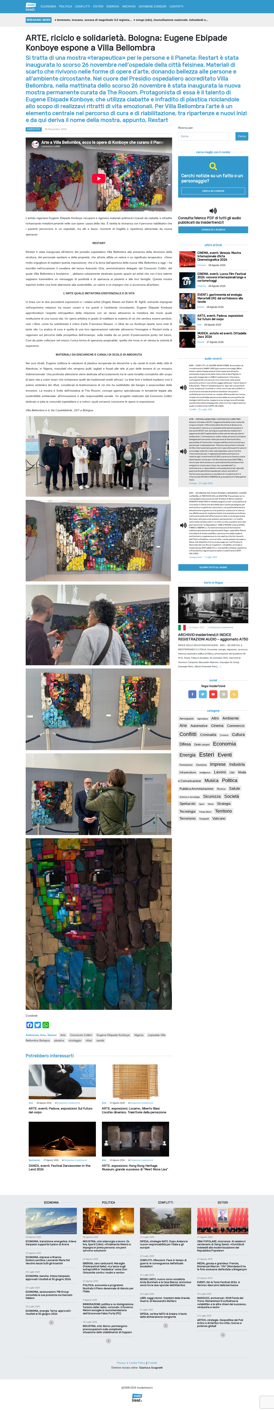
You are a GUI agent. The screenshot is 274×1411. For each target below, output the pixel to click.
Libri (232, 772)
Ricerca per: (186, 127)
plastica (59, 1040)
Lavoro (220, 772)
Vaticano (218, 818)
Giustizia (201, 765)
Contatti (152, 1362)
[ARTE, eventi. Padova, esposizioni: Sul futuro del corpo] (62, 1081)
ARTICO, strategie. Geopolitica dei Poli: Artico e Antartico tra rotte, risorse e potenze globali (220, 1323)
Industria (237, 764)
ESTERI (98, 6)
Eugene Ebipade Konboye (113, 1035)
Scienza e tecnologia (190, 797)
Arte (43, 1035)
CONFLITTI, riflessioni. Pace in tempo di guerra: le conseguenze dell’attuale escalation (163, 1263)
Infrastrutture (188, 772)
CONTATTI (176, 6)
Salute (51, 1035)
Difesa (185, 744)
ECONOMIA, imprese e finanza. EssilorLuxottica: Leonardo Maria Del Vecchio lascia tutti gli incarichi (48, 1260)
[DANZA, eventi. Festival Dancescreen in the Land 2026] (62, 1139)
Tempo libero (205, 812)
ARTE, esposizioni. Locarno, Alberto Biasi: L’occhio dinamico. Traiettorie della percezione (134, 1110)
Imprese (218, 764)
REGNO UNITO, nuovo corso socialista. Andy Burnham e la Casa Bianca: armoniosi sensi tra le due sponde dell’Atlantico (165, 1282)
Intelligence (205, 772)
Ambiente (34, 129)
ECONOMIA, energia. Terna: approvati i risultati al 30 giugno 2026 (48, 1312)
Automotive (199, 726)
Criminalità (208, 735)
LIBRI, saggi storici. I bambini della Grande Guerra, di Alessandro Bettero (165, 1299)
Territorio (223, 811)
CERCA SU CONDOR (213, 191)
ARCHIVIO (129, 6)
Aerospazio (187, 718)
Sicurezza (212, 796)
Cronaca (224, 735)
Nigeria (138, 1035)
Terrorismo (188, 818)
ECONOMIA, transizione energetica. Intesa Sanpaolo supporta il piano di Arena (51, 1243)
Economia (224, 744)
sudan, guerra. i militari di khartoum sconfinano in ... (93, 19)
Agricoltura (202, 719)
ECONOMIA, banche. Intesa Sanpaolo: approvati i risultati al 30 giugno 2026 (48, 1277)
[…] (219, 666)
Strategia (223, 804)
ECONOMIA (48, 6)
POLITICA (65, 6)
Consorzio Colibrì (81, 1035)
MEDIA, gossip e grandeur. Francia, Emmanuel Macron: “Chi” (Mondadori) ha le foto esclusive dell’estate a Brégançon (222, 1266)
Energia (188, 755)
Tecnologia (187, 811)
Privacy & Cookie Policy (131, 1362)
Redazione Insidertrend (68, 1103)
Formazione (186, 765)
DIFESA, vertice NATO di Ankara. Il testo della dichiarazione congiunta (163, 1315)
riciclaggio (75, 1040)
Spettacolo (187, 804)
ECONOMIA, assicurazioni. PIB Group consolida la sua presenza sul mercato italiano (49, 1294)
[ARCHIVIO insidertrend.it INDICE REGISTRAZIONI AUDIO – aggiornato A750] (213, 604)
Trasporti (204, 818)
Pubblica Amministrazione (196, 788)
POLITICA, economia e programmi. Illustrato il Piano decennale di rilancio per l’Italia (108, 1288)
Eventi (225, 755)
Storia (210, 804)
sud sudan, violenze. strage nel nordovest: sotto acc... (170, 19)
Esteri (206, 754)
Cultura (238, 734)
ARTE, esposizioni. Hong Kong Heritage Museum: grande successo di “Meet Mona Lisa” (135, 1167)
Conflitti (188, 734)
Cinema (217, 726)
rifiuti (89, 1040)
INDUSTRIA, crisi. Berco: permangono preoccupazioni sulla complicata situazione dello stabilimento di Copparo (107, 1329)
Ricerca (221, 789)
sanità (100, 1040)
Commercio (235, 726)
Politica (229, 780)
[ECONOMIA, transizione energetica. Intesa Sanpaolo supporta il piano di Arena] (51, 1220)
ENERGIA (113, 6)
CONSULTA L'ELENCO (213, 229)
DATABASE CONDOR (152, 6)
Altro (215, 718)
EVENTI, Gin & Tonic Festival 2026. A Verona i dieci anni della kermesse (218, 1284)
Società (231, 796)
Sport (201, 804)
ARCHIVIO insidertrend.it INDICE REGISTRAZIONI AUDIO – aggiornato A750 (213, 637)
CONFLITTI (82, 6)
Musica (211, 780)
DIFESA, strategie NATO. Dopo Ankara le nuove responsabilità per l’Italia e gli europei (164, 1244)
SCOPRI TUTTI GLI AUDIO (213, 567)
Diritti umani (201, 744)
